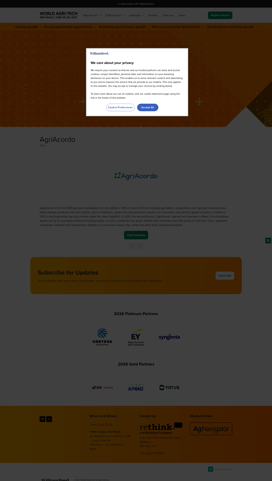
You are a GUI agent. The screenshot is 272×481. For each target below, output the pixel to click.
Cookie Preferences (120, 107)
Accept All (147, 107)
